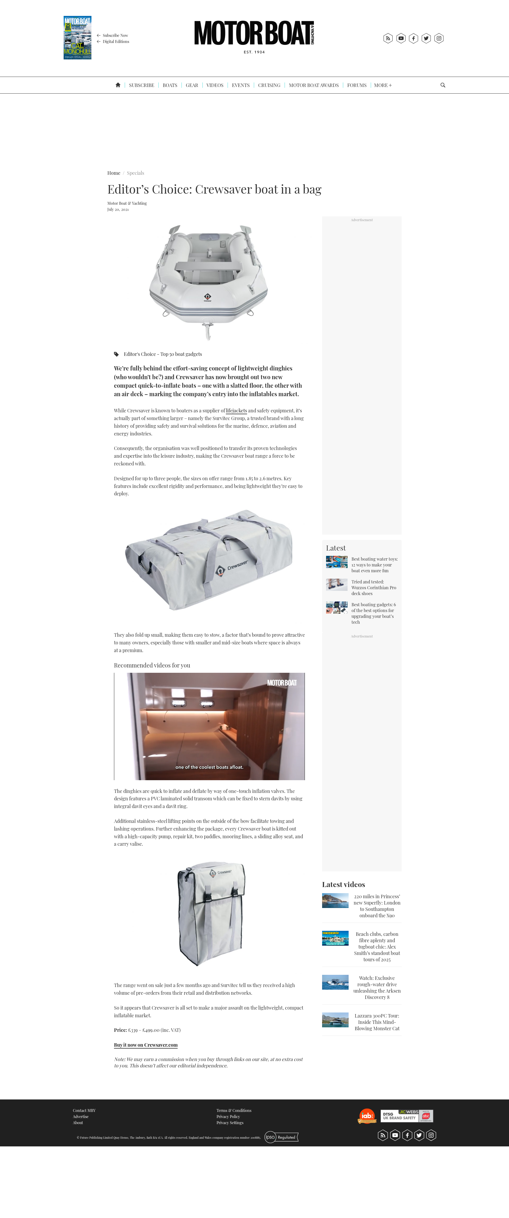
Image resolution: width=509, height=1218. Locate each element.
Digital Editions (115, 41)
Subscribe (141, 85)
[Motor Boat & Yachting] (254, 38)
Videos (214, 85)
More (381, 85)
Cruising (268, 85)
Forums (356, 85)
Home (113, 173)
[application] (209, 726)
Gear (191, 85)
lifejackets (236, 410)
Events (240, 85)
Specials (135, 173)
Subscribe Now (115, 35)
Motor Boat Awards (313, 85)
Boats (169, 85)
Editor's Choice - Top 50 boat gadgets (163, 354)
